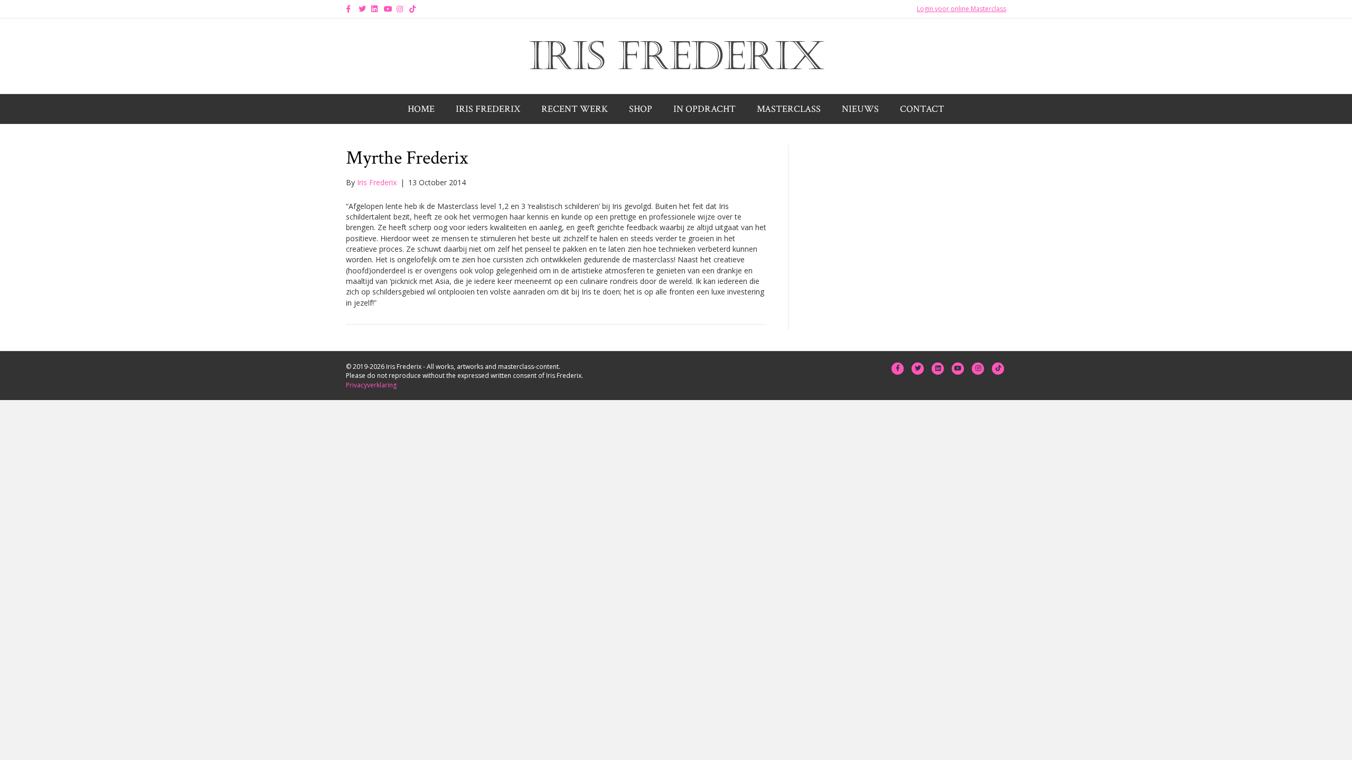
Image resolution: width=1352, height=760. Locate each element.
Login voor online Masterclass (961, 8)
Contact (922, 109)
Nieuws (860, 109)
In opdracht (704, 109)
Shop (640, 109)
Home (421, 109)
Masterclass (789, 109)
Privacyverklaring (371, 385)
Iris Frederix (488, 109)
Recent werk (574, 109)
